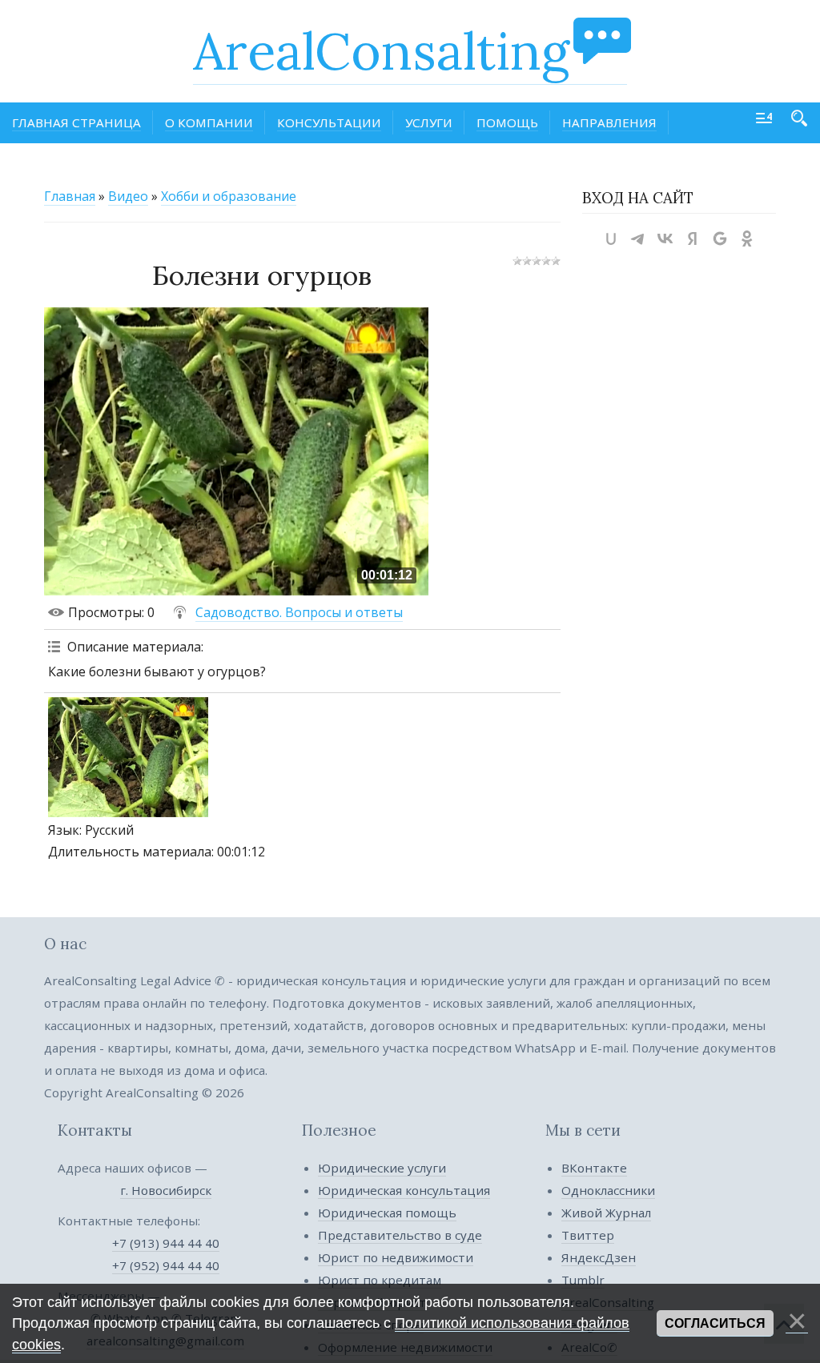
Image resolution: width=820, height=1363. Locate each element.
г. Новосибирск (165, 1190)
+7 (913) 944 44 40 (165, 1243)
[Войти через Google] (720, 238)
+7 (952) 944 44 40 (165, 1265)
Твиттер (587, 1235)
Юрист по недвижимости (395, 1257)
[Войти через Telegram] (638, 238)
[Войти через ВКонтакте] (665, 238)
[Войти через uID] (611, 238)
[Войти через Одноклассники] (747, 238)
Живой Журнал (606, 1213)
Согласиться (715, 1323)
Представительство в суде (400, 1235)
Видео (128, 196)
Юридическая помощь (387, 1213)
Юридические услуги (382, 1168)
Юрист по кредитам (379, 1280)
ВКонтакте (594, 1168)
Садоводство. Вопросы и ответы (299, 612)
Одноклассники (608, 1190)
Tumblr (583, 1280)
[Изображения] (128, 757)
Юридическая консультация (404, 1190)
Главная (69, 196)
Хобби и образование (228, 196)
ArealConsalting (381, 51)
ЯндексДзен (598, 1257)
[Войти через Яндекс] (693, 238)
